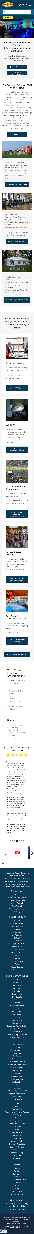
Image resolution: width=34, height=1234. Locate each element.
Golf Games (17, 935)
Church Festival (17, 1006)
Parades (17, 1106)
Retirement (17, 1132)
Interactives (17, 941)
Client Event (17, 1014)
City (17, 1009)
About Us (17, 134)
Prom (17, 1129)
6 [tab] (22, 841)
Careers (17, 1189)
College (17, 1017)
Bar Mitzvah (17, 985)
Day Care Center (17, 1029)
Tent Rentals (17, 906)
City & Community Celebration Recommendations (17, 514)
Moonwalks (17, 947)
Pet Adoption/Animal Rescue (17, 1112)
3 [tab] (15, 841)
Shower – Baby (17, 1141)
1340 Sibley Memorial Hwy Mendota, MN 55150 (17, 1205)
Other (17, 1103)
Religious (17, 1135)
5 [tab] (20, 841)
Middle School (17, 1082)
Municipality (17, 1088)
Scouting (17, 1138)
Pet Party (17, 1115)
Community (17, 1020)
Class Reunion (17, 1012)
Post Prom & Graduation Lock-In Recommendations (17, 641)
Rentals (17, 1171)
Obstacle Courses (17, 950)
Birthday (17, 991)
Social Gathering (17, 1147)
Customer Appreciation (17, 1026)
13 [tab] (28, 864)
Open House (17, 1100)
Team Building (17, 1153)
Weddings (17, 1159)
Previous (3, 853)
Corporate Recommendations (17, 388)
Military (17, 1085)
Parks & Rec (17, 1109)
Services (17, 1183)
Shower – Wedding (17, 1144)
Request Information (17, 1180)
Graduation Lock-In (17, 1062)
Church (17, 1003)
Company (17, 1174)
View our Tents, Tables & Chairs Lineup (17, 300)
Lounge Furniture (17, 944)
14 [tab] (30, 864)
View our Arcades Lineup (17, 241)
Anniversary (17, 982)
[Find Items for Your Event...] (4, 12)
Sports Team (17, 1150)
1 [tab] (11, 841)
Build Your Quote (18, 67)
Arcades (17, 921)
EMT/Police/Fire (17, 1038)
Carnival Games (17, 923)
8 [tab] (18, 864)
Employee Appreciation (17, 1035)
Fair (17, 1041)
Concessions (17, 932)
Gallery (17, 912)
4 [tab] (17, 841)
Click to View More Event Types (17, 655)
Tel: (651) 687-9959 (17, 1209)
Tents (17, 964)
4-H (17, 980)
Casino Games (17, 926)
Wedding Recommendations (17, 450)
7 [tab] (24, 841)
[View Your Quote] (26, 5)
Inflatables (17, 938)
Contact (17, 1177)
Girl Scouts (17, 1056)
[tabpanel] (17, 798)
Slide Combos (17, 953)
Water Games (17, 967)
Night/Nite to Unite (17, 1094)
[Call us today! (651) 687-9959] (20, 5)
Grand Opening (17, 1068)
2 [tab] (13, 841)
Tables (17, 958)
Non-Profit (17, 1097)
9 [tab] (20, 864)
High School (17, 1070)
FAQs (17, 1186)
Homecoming (17, 1076)
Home (17, 1168)
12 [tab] (26, 864)
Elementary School (17, 1032)
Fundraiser (17, 1053)
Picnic (17, 1118)
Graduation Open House (17, 1065)
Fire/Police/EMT (17, 1050)
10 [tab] (22, 864)
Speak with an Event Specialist (17, 73)
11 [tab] (24, 864)
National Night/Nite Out (17, 1091)
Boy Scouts (17, 997)
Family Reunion (17, 1044)
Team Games (17, 961)
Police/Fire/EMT (17, 1121)
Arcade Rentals (17, 903)
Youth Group (17, 1156)
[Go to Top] (30, 1230)
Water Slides (17, 970)
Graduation (17, 1059)
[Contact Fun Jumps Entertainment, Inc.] (23, 5)
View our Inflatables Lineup (17, 184)
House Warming (17, 1079)
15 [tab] (32, 864)
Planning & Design (17, 909)
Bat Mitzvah (17, 988)
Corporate (17, 1023)
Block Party (17, 994)
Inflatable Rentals (17, 900)
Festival (17, 1047)
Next (31, 853)
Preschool (17, 1127)
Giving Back (17, 1191)
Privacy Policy (17, 1194)
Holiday (17, 1073)
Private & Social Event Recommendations (17, 579)
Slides (17, 955)
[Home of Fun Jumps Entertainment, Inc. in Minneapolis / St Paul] (8, 5)
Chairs (17, 929)
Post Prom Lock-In (17, 1124)
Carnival (17, 1000)
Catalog (8, 17)
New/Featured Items (17, 897)
